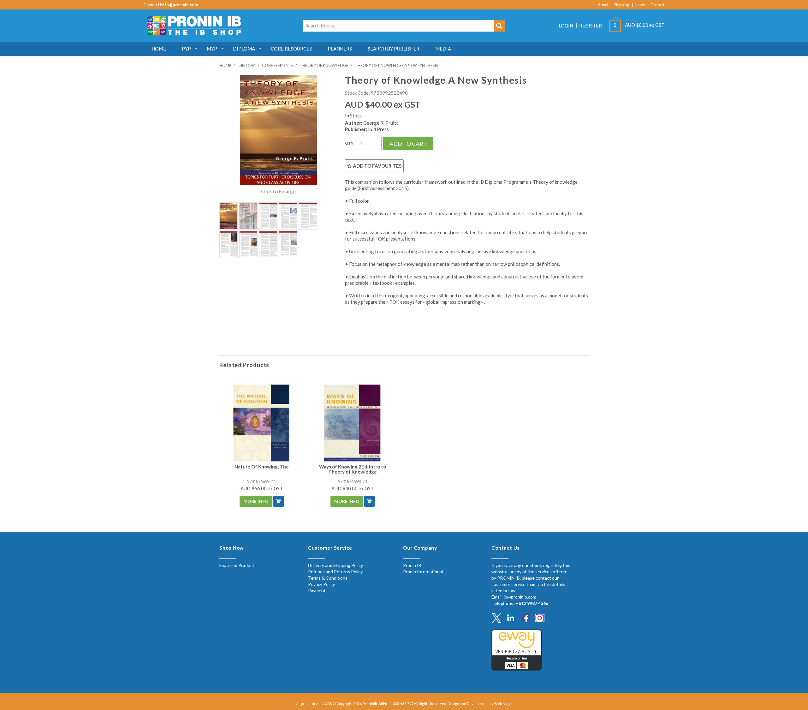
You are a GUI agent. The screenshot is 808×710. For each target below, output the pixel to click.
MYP (212, 48)
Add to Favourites (377, 166)
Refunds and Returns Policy (335, 571)
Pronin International (423, 571)
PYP (186, 48)
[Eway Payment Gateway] (516, 649)
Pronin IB (412, 565)
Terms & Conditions (328, 578)
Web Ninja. (503, 703)
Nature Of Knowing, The (262, 466)
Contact (657, 5)
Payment (317, 590)
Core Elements (277, 65)
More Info (256, 501)
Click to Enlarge (278, 191)
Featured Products (238, 565)
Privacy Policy (321, 584)
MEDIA (443, 48)
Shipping (621, 5)
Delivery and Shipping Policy (335, 565)
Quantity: (349, 143)
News (640, 5)
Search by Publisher (393, 48)
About (603, 5)
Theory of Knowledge (324, 65)
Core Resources (291, 48)
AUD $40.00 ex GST (352, 488)
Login (566, 25)
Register (590, 25)
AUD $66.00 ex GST (262, 488)
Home (159, 48)
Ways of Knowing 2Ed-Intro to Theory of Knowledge (352, 469)
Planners (340, 48)
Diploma (244, 48)
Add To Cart (278, 501)
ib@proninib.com (181, 4)
